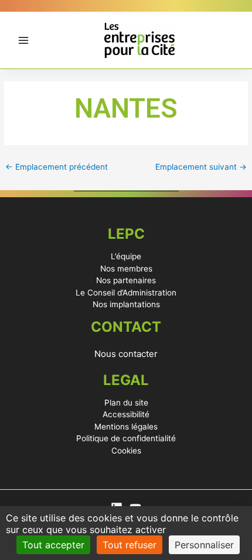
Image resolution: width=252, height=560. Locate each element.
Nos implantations (126, 304)
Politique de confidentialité (126, 438)
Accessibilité (126, 414)
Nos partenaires (126, 280)
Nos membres (126, 268)
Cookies (126, 450)
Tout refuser (129, 545)
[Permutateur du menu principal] (24, 40)
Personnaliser (204, 545)
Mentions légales (126, 426)
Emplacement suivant (201, 166)
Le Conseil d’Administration (126, 292)
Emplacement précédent (56, 166)
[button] (126, 353)
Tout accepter (53, 545)
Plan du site (126, 402)
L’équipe (126, 256)
